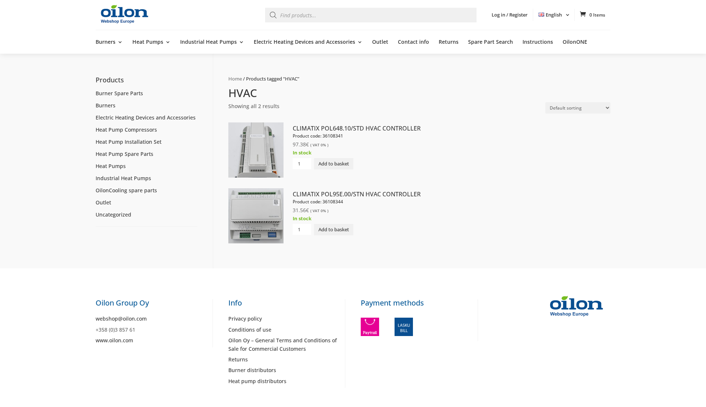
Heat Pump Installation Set (128, 141)
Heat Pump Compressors (126, 129)
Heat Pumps (147, 42)
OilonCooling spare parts (126, 190)
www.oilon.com (114, 340)
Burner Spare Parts (119, 93)
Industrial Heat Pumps (208, 42)
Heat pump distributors (257, 381)
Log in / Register (510, 14)
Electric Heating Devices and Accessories (304, 42)
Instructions (538, 42)
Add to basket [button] (333, 163)
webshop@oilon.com (121, 318)
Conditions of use (249, 329)
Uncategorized (113, 214)
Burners (105, 42)
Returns (449, 42)
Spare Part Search (490, 42)
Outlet (380, 42)
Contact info (413, 42)
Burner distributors (252, 370)
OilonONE (575, 42)
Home (235, 78)
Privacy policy (245, 318)
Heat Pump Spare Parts (124, 153)
